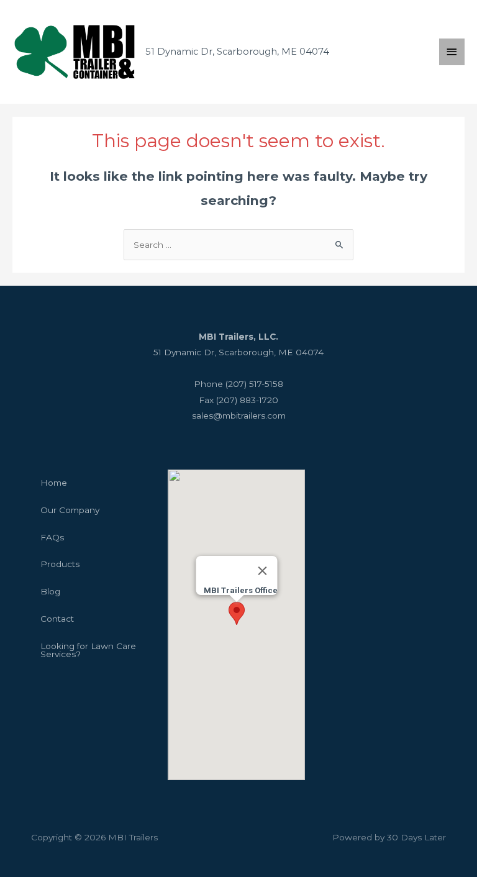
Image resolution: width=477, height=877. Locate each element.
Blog (50, 591)
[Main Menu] (452, 52)
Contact (57, 619)
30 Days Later (416, 837)
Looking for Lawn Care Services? (88, 650)
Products (60, 564)
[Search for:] (238, 245)
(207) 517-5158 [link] (254, 384)
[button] (237, 613)
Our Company (69, 510)
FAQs (52, 537)
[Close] (262, 571)
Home (53, 483)
